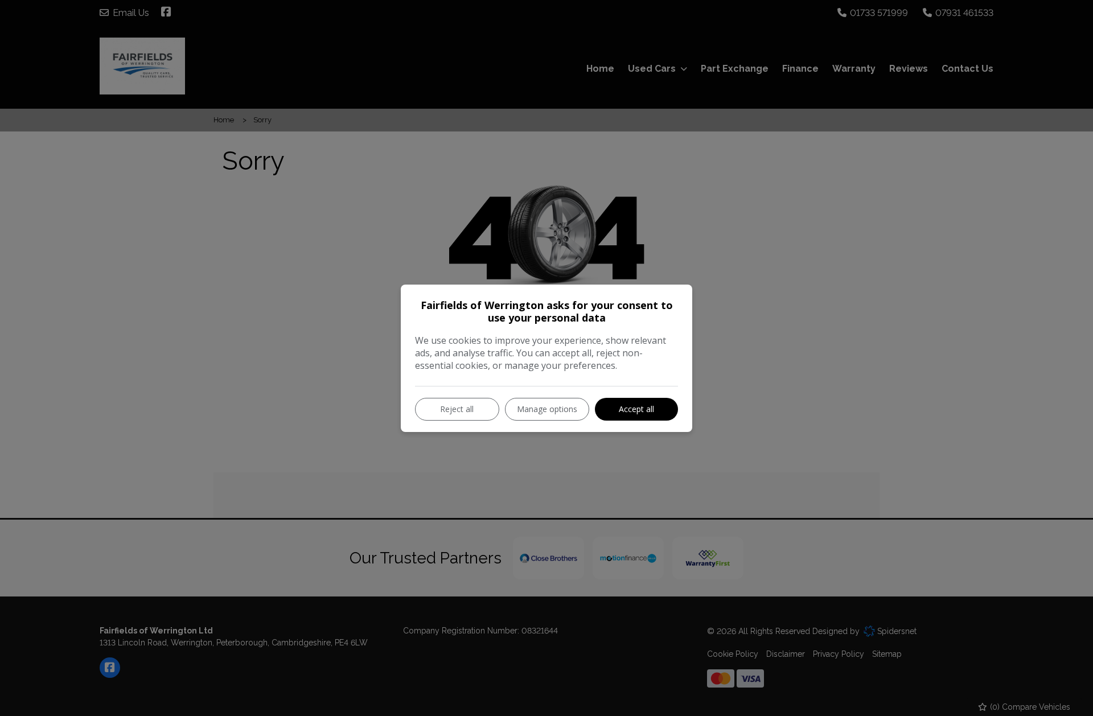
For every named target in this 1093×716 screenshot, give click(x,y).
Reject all (457, 409)
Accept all (636, 409)
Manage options (547, 409)
